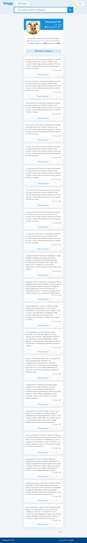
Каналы (23, 3)
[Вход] (80, 3)
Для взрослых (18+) (53, 27)
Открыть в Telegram (44, 51)
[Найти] (70, 9)
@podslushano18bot (37, 41)
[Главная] (8, 3)
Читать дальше (43, 74)
